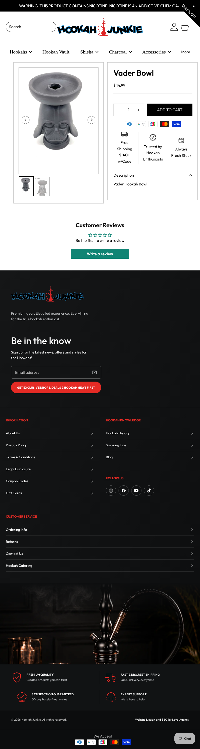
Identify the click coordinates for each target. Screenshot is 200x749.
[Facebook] (124, 490)
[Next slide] (93, 121)
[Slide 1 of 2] (26, 186)
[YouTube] (136, 490)
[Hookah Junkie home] (47, 294)
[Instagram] (111, 490)
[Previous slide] (24, 121)
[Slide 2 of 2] (42, 186)
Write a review (100, 253)
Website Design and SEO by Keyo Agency (162, 719)
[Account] (174, 26)
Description (123, 175)
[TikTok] (149, 490)
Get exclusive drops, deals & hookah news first (56, 387)
